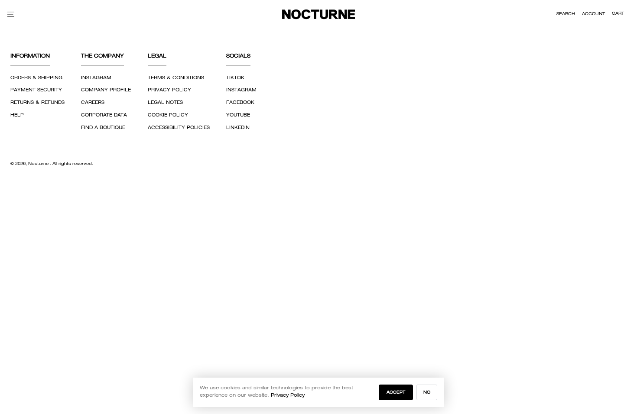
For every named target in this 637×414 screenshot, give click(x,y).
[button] (565, 14)
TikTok (235, 78)
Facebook (240, 102)
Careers (92, 102)
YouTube (238, 115)
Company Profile (106, 90)
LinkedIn (238, 128)
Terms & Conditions (176, 78)
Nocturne (39, 164)
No (426, 393)
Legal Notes (165, 102)
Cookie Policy (168, 115)
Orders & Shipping (36, 78)
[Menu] (11, 14)
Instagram (96, 78)
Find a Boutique (103, 128)
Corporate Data (104, 115)
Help (17, 115)
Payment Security (36, 90)
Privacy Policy (169, 90)
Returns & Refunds (37, 102)
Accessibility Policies (179, 128)
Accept (396, 393)
